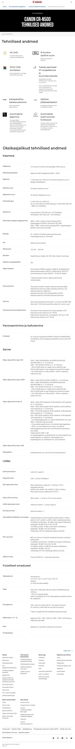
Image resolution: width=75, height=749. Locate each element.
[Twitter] (67, 738)
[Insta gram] (58, 738)
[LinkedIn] (62, 738)
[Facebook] (53, 738)
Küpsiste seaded (23, 732)
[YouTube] (71, 738)
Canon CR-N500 (6, 34)
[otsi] (2, 2)
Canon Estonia (7, 737)
